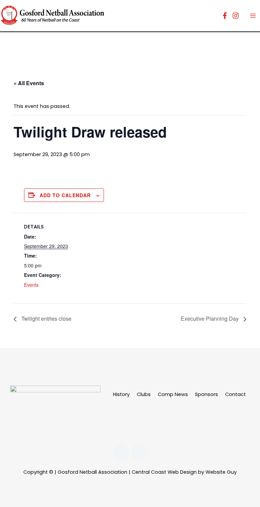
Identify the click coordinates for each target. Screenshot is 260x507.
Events (31, 284)
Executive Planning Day (210, 318)
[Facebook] (224, 15)
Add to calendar (65, 195)
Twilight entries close (45, 318)
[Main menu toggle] (253, 15)
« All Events (29, 83)
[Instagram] (235, 15)
